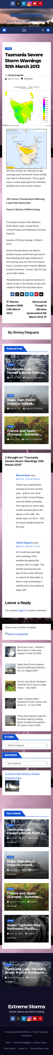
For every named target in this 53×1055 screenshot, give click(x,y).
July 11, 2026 (16, 934)
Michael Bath (23, 475)
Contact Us (23, 1048)
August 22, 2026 (18, 838)
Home (8, 1043)
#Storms (28, 79)
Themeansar (26, 1036)
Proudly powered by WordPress (18, 1032)
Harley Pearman (34, 378)
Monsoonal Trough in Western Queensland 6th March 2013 (37, 309)
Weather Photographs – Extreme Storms (30, 1043)
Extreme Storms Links (39, 1048)
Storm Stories (10, 1048)
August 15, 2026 (18, 870)
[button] (43, 30)
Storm (8, 48)
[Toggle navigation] (24, 30)
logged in (22, 610)
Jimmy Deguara (15, 75)
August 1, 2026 (18, 902)
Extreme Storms (26, 15)
